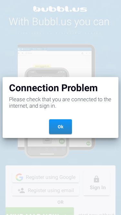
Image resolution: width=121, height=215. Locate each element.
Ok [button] (60, 126)
